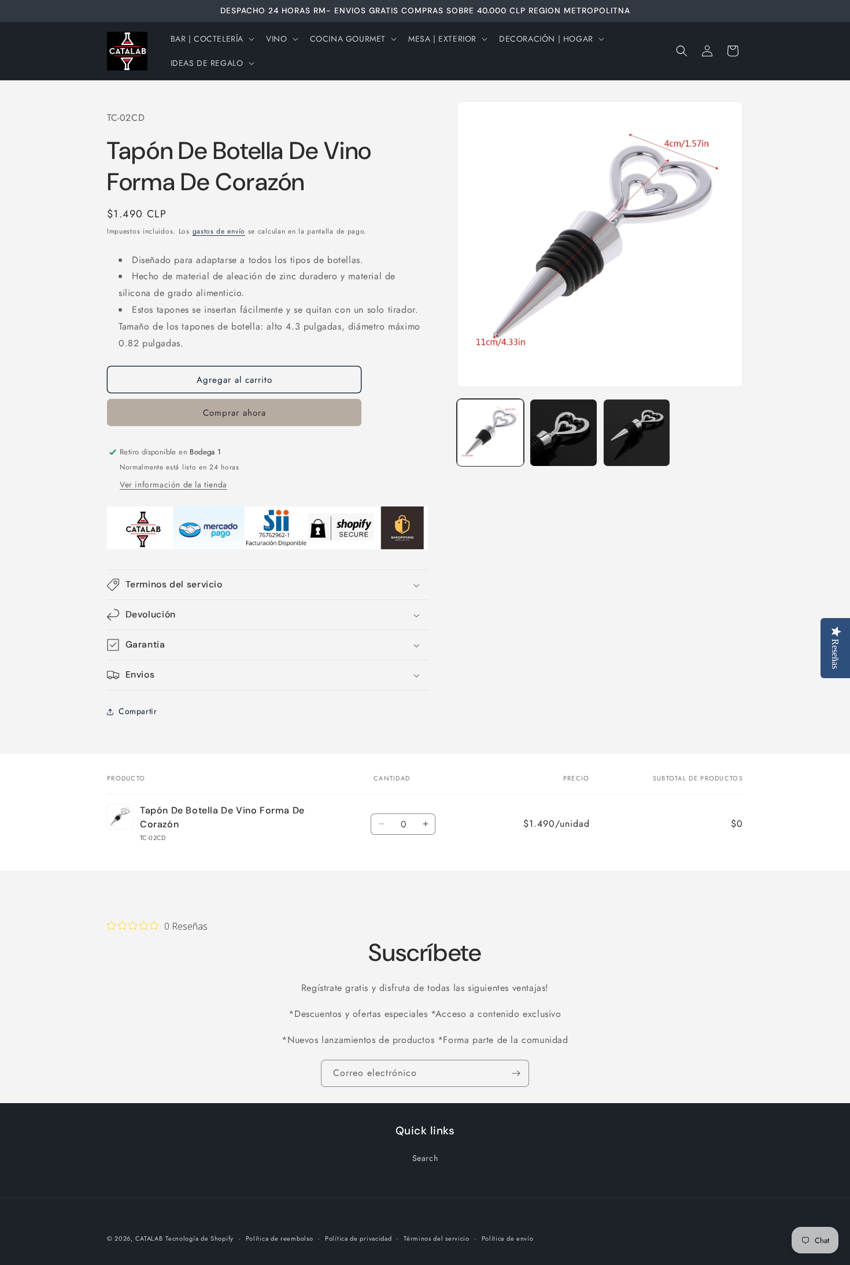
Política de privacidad (358, 1238)
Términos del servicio (437, 1238)
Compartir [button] (138, 711)
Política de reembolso (279, 1238)
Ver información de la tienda (173, 484)
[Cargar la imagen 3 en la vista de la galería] (636, 432)
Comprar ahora (234, 412)
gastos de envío (219, 231)
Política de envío (508, 1238)
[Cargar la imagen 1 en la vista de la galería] (490, 432)
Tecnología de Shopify (199, 1238)
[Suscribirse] (516, 1073)
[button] (212, 39)
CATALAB (149, 1238)
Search (425, 1158)
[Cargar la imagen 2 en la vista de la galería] (563, 432)
